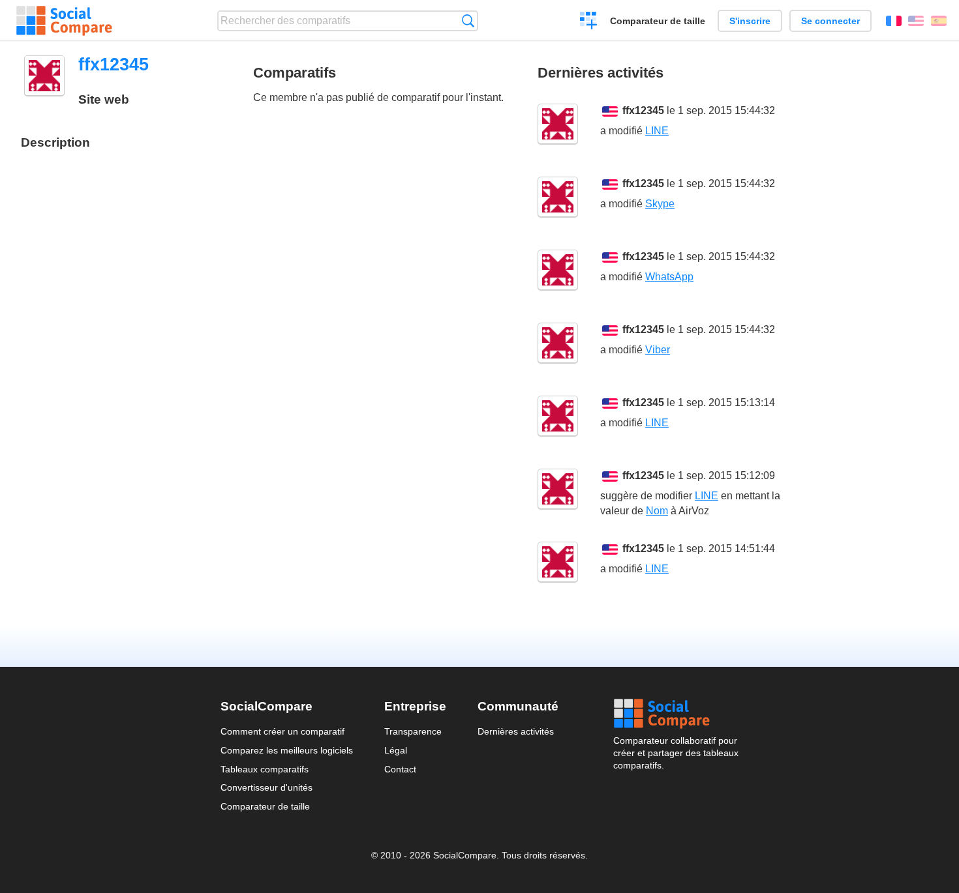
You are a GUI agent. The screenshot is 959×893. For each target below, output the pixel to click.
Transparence (413, 731)
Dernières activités (516, 731)
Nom (657, 510)
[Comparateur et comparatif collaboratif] (64, 21)
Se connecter (830, 21)
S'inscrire (749, 21)
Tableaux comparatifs (265, 769)
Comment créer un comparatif (282, 731)
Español (939, 21)
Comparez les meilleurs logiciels (287, 750)
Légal (395, 750)
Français (894, 21)
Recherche (468, 20)
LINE (657, 130)
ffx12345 (643, 110)
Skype (660, 203)
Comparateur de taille (657, 21)
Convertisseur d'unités (266, 787)
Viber (657, 349)
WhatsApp (669, 276)
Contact (400, 769)
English (916, 21)
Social (675, 713)
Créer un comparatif (589, 22)
